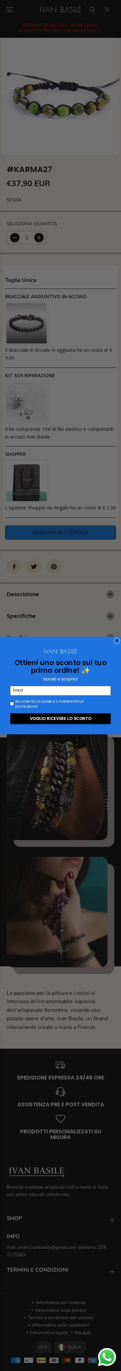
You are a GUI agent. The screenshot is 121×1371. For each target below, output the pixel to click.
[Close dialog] (117, 640)
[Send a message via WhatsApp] (107, 1357)
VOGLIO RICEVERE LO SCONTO (60, 718)
